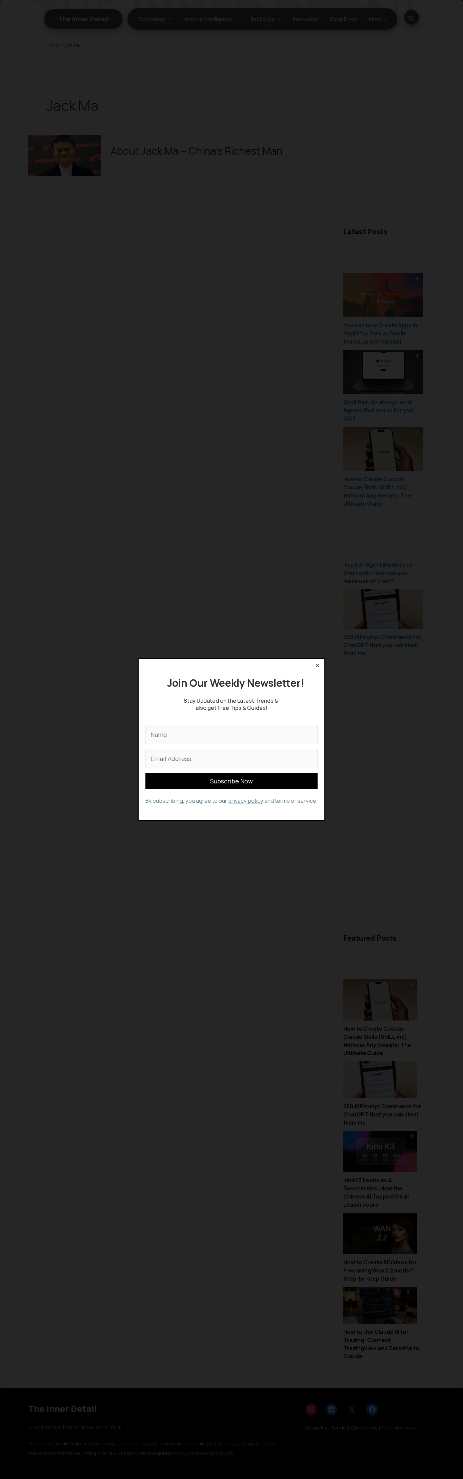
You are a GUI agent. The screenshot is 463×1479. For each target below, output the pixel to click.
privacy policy (245, 800)
